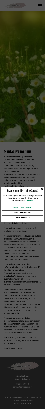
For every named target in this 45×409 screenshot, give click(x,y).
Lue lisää (29, 201)
